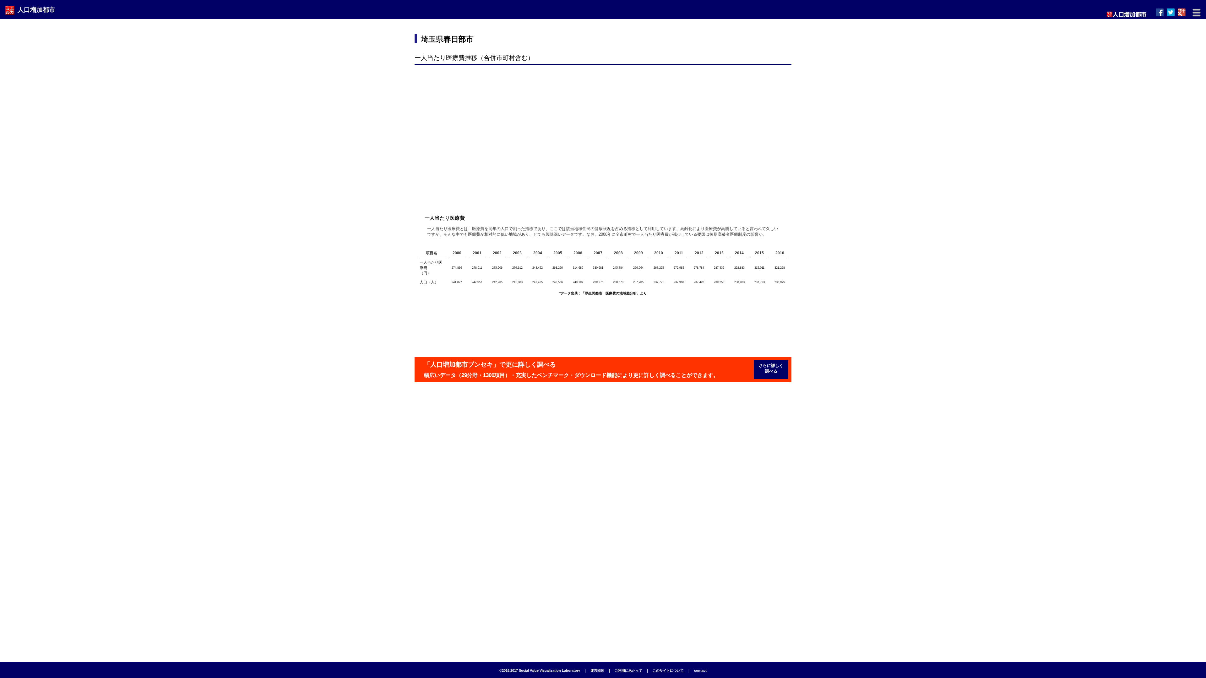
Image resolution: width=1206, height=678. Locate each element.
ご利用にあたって (628, 670)
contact (700, 670)
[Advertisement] (675, 39)
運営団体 (597, 670)
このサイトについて (668, 670)
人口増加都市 (36, 9)
